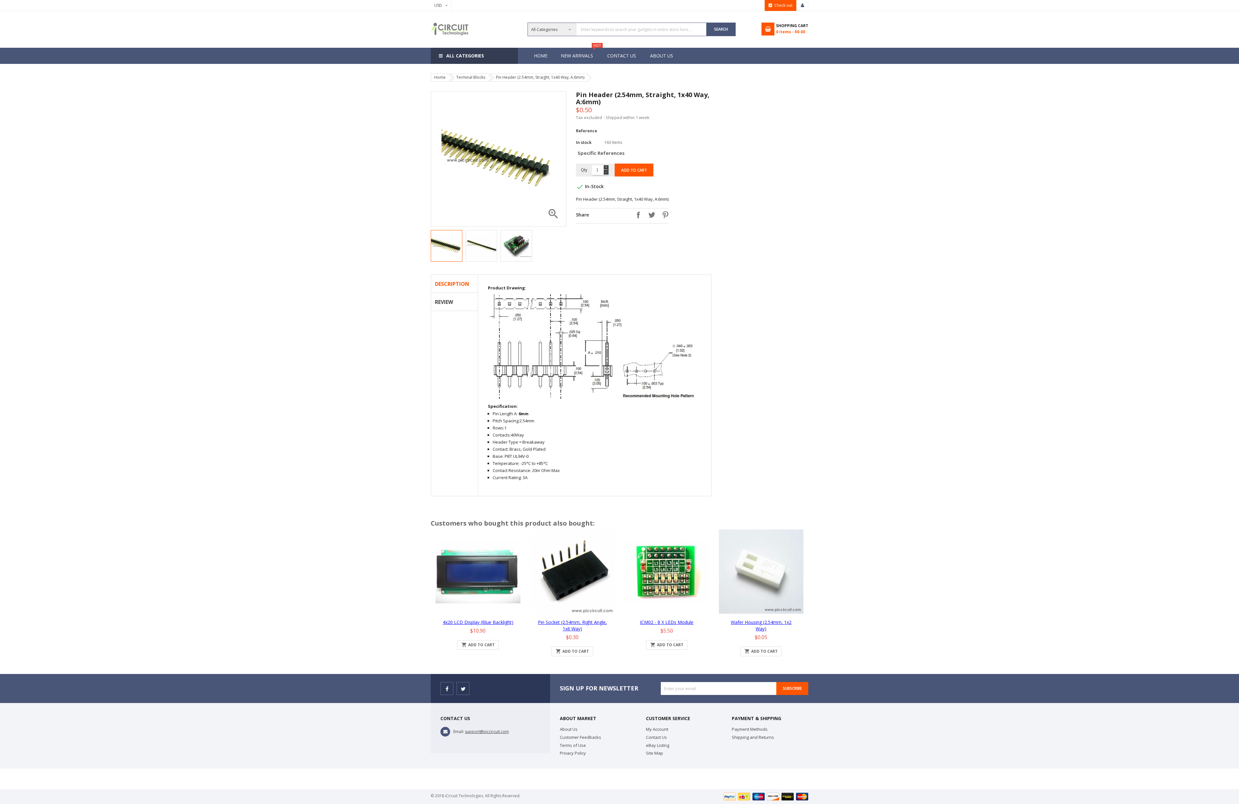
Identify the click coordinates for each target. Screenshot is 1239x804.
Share (636, 214)
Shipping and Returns (753, 737)
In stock (583, 142)
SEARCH (721, 29)
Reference (586, 131)
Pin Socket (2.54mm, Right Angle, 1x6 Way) (572, 625)
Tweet (650, 214)
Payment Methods (750, 729)
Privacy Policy (573, 753)
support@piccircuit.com (487, 731)
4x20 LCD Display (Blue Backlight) (478, 622)
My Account (657, 729)
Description (452, 283)
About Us (661, 56)
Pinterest (664, 214)
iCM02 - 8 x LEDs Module (666, 622)
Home (541, 56)
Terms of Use (573, 745)
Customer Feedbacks (580, 737)
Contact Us (621, 56)
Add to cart (634, 170)
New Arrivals (580, 53)
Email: (458, 731)
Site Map (654, 753)
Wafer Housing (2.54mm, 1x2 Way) (761, 625)
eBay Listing (657, 745)
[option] (446, 246)
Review (444, 302)
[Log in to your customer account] (802, 5)
